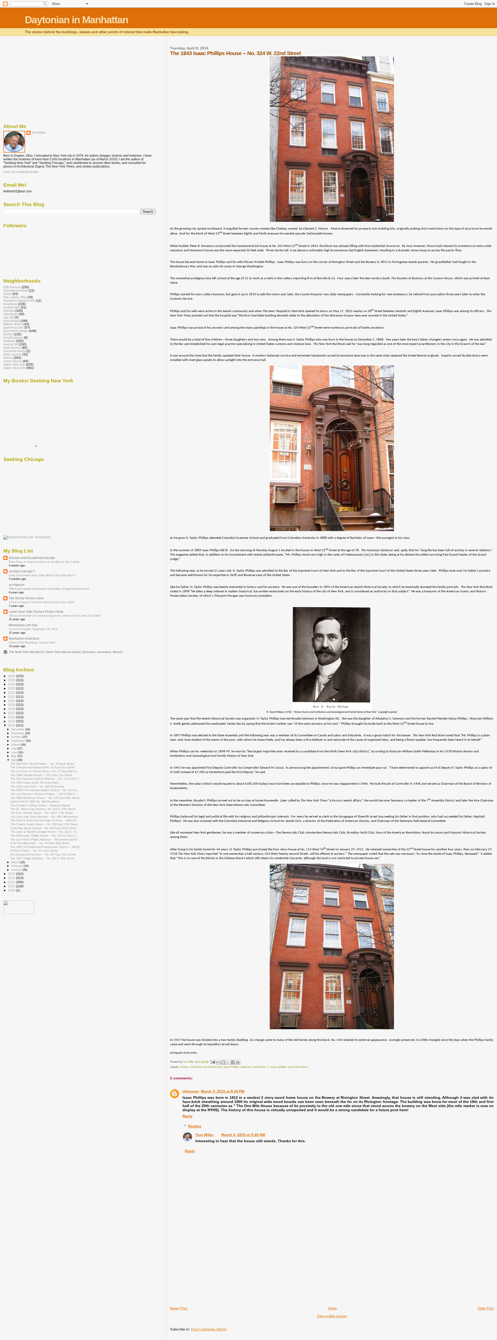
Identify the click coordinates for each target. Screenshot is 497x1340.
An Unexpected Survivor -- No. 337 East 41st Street (43, 854)
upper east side (14, 364)
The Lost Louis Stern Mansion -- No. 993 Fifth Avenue (44, 816)
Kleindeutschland (15, 290)
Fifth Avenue (12, 287)
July (14, 748)
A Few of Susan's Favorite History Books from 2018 (41, 602)
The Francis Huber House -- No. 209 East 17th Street (44, 824)
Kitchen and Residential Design (32, 557)
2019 (12, 704)
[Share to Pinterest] (237, 1062)
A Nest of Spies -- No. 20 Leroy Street (34, 850)
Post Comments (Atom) (208, 1329)
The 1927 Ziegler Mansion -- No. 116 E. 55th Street (42, 858)
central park (11, 307)
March (15, 862)
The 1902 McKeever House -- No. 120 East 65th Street (44, 797)
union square (12, 361)
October (16, 736)
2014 (12, 725)
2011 (12, 882)
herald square (13, 337)
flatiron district (13, 324)
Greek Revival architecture (206, 1066)
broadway (10, 304)
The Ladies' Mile (14, 297)
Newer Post (178, 1308)
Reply (187, 1116)
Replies (194, 1126)
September (18, 740)
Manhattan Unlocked (24, 638)
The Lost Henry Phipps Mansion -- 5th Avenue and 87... (45, 839)
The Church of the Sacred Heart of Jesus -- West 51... (44, 820)
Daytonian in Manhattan (76, 19)
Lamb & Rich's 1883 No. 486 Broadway (35, 801)
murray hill (10, 344)
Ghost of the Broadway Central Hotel (32, 642)
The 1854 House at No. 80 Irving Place (34, 782)
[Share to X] (228, 1062)
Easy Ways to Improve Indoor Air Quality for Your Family (44, 561)
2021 (12, 696)
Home (332, 1308)
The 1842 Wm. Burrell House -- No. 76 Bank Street (42, 763)
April (14, 759)
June (14, 752)
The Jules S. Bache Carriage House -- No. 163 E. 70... (44, 831)
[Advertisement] (209, 1270)
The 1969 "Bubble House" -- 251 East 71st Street (41, 775)
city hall (8, 317)
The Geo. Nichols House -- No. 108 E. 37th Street (41, 812)
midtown (9, 341)
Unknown (190, 1091)
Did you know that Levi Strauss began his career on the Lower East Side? (55, 615)
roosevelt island (14, 351)
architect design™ (22, 571)
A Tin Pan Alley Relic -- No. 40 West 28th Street (39, 843)
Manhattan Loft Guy (23, 625)
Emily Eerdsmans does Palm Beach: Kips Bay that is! (42, 575)
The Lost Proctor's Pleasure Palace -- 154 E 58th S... (43, 794)
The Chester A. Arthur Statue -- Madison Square (40, 805)
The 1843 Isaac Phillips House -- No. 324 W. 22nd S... (44, 835)
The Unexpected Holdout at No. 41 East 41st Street (42, 767)
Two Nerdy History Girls (26, 598)
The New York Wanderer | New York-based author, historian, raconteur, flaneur (66, 652)
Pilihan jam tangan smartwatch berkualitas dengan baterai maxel (49, 588)
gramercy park (13, 327)
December (18, 729)
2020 (12, 700)
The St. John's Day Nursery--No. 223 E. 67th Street (42, 809)
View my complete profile (21, 172)
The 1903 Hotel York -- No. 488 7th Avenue (37, 786)
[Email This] (218, 1062)
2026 (12, 676)
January (16, 869)
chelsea (184, 1066)
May (14, 756)
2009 (12, 890)
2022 (12, 692)
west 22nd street (298, 1066)
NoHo (7, 294)
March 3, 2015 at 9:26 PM (222, 1091)
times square (12, 354)
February (17, 865)
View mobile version (332, 1316)
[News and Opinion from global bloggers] (18, 913)
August (16, 744)
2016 (12, 717)
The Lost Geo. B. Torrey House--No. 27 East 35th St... (44, 771)
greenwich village (15, 330)
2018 (12, 708)
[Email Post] (212, 1061)
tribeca (8, 357)
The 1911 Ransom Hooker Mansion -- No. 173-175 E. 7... (46, 778)
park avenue (12, 347)
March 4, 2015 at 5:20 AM (243, 1135)
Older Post (486, 1308)
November (18, 733)
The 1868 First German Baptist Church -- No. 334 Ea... (44, 790)
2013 (12, 873)
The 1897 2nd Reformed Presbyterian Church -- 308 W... (46, 847)
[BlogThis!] (223, 1062)
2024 (12, 684)
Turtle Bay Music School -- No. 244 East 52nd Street (43, 828)
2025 (12, 680)
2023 (12, 688)
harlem (8, 334)
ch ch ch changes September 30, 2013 (33, 629)
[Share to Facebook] (233, 1062)
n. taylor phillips (277, 1066)
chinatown (10, 314)
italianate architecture (253, 1066)
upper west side (14, 367)
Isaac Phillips (231, 1066)
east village (11, 320)
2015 (12, 721)
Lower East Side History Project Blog (36, 611)
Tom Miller (204, 1135)
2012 (12, 878)
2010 (12, 886)
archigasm (17, 584)
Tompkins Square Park (19, 300)
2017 (12, 713)
